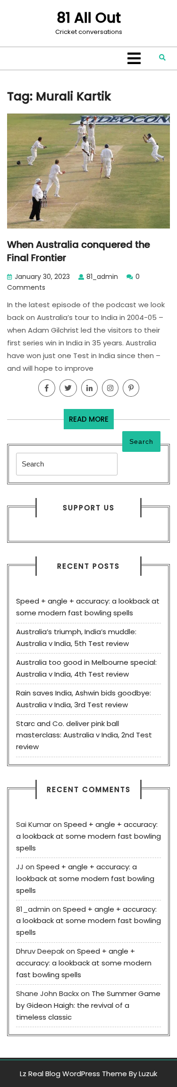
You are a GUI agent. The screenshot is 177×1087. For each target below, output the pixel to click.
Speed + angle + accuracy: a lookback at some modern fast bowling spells (88, 836)
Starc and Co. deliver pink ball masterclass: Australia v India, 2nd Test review (84, 735)
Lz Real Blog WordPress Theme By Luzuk (88, 1074)
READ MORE (91, 421)
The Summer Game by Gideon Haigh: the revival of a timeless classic (88, 1005)
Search (141, 441)
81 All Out (89, 18)
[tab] (134, 58)
